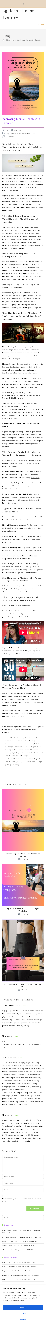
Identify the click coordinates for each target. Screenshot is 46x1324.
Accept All (23, 1307)
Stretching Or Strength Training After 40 (17, 1245)
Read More (12, 503)
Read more (35, 477)
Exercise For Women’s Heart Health (21, 1271)
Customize (23, 1313)
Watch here (31, 617)
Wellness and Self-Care (27, 133)
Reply (25, 1006)
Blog (7, 133)
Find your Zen (30, 654)
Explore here (15, 489)
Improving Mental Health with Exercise (26, 40)
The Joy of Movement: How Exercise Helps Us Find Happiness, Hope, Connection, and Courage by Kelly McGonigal (23, 762)
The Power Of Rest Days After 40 (14, 1250)
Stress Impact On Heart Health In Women (23, 855)
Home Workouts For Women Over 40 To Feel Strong (21, 1230)
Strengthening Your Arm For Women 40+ (23, 985)
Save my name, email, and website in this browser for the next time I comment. (21, 1200)
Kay (6, 130)
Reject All (23, 1319)
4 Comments (9, 137)
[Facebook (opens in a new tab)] (23, 3)
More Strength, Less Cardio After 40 (15, 1241)
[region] (23, 1304)
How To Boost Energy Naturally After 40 (17, 1237)
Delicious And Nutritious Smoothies (21, 1262)
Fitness (13, 133)
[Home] (3, 40)
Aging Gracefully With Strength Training (23, 910)
